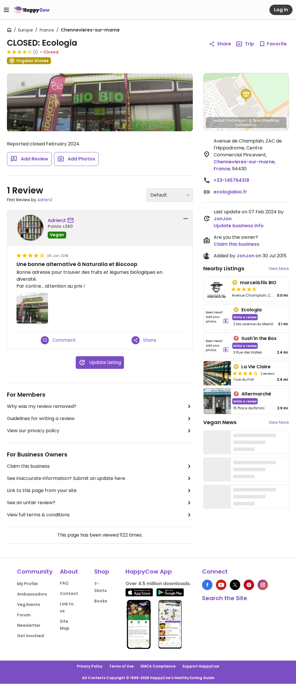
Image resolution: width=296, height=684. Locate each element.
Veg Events (28, 604)
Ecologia (251, 309)
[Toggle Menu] (6, 9)
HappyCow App (148, 571)
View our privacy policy (33, 430)
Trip (249, 43)
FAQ (64, 583)
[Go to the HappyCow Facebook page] (207, 585)
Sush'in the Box (259, 338)
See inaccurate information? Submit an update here (66, 478)
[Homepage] (32, 10)
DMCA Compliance (157, 666)
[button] (246, 95)
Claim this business (28, 466)
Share (224, 43)
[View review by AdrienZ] (30, 228)
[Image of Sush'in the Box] (217, 345)
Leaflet (218, 120)
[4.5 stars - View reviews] (244, 289)
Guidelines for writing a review (41, 418)
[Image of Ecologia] (217, 317)
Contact (69, 593)
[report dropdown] (185, 218)
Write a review (245, 317)
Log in (281, 9)
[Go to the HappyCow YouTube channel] (221, 585)
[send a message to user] (71, 220)
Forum (24, 615)
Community (35, 571)
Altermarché (256, 394)
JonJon (223, 218)
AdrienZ (44, 200)
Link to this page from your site (42, 490)
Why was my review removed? (41, 406)
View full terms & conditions (38, 514)
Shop (101, 571)
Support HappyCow (200, 666)
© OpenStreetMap (264, 120)
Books (100, 601)
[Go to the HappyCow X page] (235, 585)
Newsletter (28, 625)
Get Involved (30, 636)
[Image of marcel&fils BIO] (217, 289)
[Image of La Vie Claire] (217, 373)
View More (279, 268)
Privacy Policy (89, 666)
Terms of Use (121, 666)
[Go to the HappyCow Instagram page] (263, 585)
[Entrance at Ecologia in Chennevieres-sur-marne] (100, 102)
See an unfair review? (31, 502)
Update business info (239, 225)
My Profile (27, 584)
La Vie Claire (256, 366)
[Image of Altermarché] (217, 401)
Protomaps (236, 120)
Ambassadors (32, 594)
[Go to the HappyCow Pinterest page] (249, 585)
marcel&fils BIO (258, 282)
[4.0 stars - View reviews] (19, 51)
